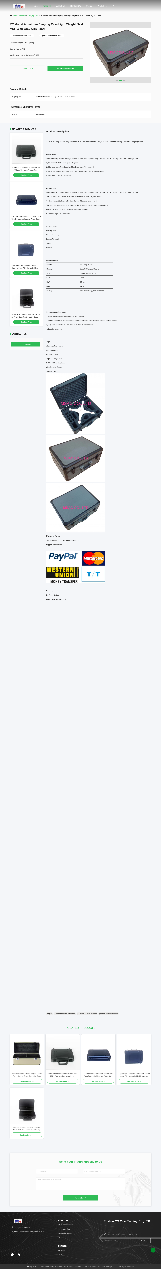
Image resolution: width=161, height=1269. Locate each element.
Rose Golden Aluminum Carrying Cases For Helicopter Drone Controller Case (27, 1075)
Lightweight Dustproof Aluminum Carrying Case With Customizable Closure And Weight (24, 268)
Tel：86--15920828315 (22, 1227)
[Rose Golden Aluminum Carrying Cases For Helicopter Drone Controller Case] (27, 1053)
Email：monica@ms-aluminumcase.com (28, 1232)
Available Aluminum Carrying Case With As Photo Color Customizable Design (26, 1128)
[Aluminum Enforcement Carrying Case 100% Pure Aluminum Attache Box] (63, 1053)
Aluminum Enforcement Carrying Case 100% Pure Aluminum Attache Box (62, 1075)
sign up (144, 1240)
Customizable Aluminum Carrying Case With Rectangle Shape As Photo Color (98, 1075)
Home (35, 6)
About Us (60, 6)
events (89, 6)
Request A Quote (64, 68)
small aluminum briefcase (65, 1014)
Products (47, 6)
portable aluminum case (87, 1014)
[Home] (19, 6)
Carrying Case (33, 16)
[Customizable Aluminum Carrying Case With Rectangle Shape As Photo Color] (98, 1053)
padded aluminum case (108, 1014)
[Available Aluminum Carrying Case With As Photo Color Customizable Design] (27, 1107)
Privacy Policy (32, 1266)
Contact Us (75, 6)
